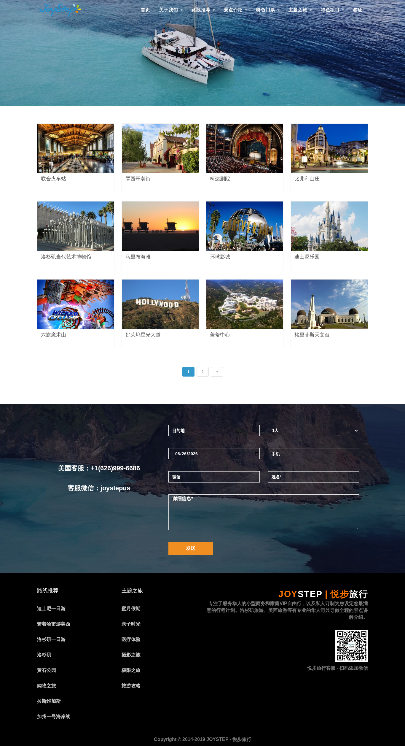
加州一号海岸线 (53, 716)
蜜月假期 (131, 608)
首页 (145, 9)
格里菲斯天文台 (312, 335)
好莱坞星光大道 (143, 335)
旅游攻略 (131, 685)
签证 (358, 9)
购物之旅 (46, 685)
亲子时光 (131, 623)
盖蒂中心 (220, 335)
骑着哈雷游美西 (53, 623)
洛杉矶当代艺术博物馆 (66, 257)
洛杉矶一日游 (51, 639)
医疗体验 (131, 639)
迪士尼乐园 (307, 257)
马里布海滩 (138, 257)
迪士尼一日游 (51, 608)
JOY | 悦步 (323, 594)
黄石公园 (46, 670)
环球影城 (220, 257)
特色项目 (331, 9)
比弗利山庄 (307, 179)
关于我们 (169, 9)
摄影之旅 (131, 654)
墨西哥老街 (138, 179)
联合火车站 (53, 179)
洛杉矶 (44, 654)
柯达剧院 (220, 179)
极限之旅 (131, 670)
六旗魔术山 (53, 335)
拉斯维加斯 (49, 701)
